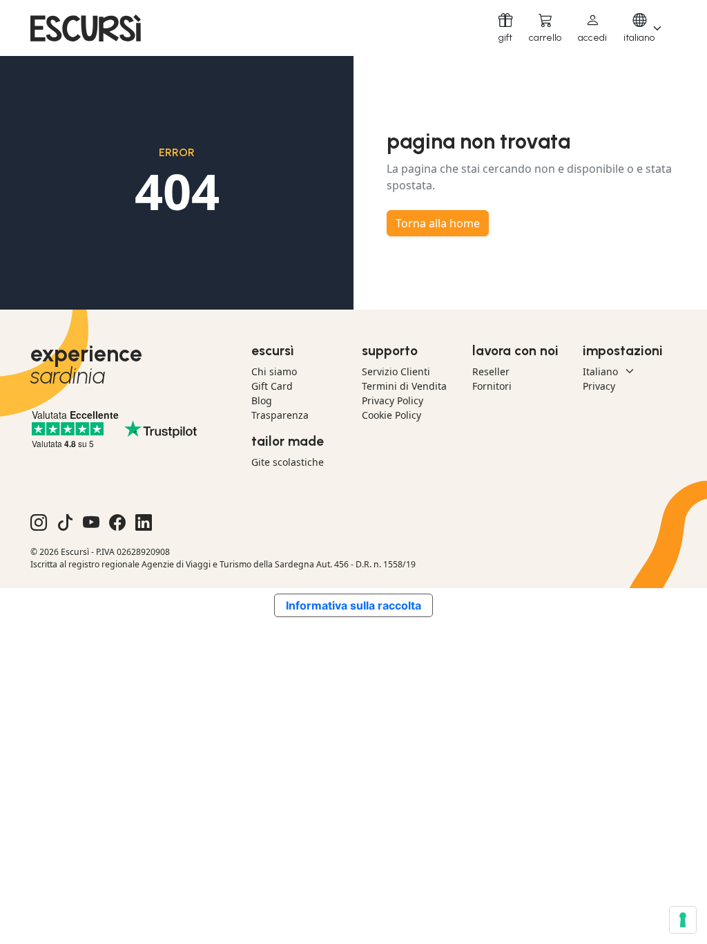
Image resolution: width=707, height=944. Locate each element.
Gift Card (272, 386)
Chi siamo (274, 371)
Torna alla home (438, 223)
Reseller (491, 371)
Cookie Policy (391, 415)
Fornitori (492, 386)
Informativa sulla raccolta (353, 605)
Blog (261, 400)
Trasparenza (280, 415)
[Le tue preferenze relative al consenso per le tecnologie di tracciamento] (683, 920)
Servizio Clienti (396, 371)
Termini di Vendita (404, 386)
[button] (592, 28)
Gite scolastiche (287, 462)
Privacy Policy (392, 400)
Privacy (599, 386)
